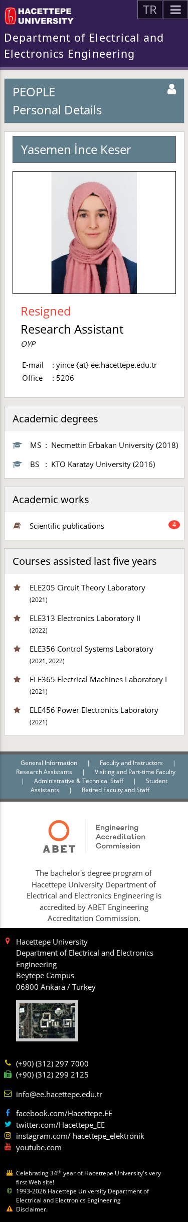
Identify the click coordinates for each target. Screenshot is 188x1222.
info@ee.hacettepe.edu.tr (59, 1094)
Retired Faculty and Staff (115, 790)
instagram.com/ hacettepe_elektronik (80, 1136)
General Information (50, 762)
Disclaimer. (32, 1209)
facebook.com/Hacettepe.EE (64, 1113)
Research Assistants (45, 772)
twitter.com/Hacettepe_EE (60, 1125)
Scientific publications (67, 526)
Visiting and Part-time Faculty (135, 772)
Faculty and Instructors (132, 762)
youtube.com (39, 1147)
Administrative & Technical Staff (79, 781)
